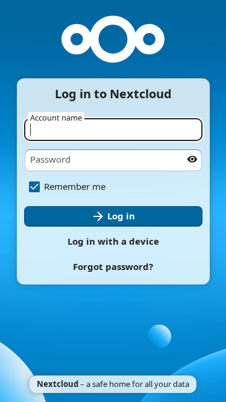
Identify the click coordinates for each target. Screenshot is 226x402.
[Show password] (192, 159)
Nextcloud (57, 383)
